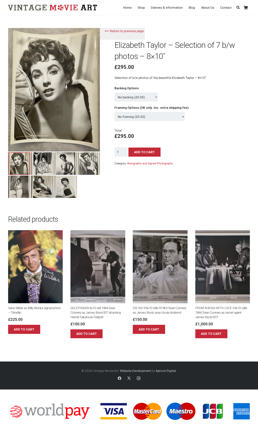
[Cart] (246, 7)
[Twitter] (129, 378)
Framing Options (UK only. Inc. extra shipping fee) (151, 108)
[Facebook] (119, 378)
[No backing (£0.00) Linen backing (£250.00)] (136, 95)
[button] (238, 7)
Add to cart (144, 152)
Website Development (135, 371)
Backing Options (126, 88)
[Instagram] (138, 378)
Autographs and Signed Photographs (150, 163)
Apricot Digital (166, 371)
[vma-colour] (52, 7)
